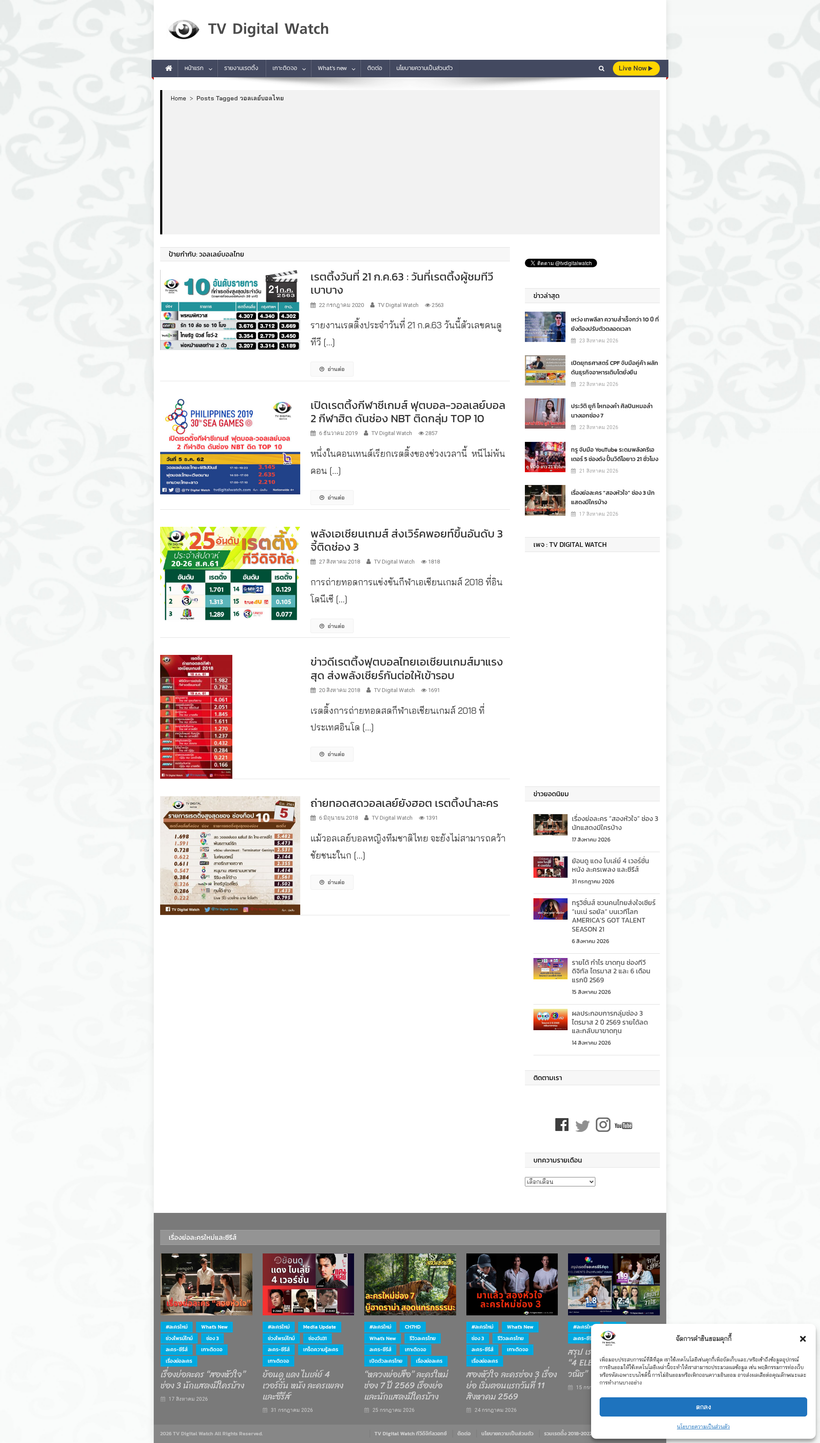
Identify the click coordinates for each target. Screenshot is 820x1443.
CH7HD (413, 1327)
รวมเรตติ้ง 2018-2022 (568, 1433)
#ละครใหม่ (176, 1327)
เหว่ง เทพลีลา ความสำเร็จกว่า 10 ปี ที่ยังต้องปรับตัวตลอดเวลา (615, 324)
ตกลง (703, 1407)
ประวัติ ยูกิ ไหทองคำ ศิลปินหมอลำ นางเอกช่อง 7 (612, 411)
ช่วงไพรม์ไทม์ (179, 1338)
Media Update (319, 1327)
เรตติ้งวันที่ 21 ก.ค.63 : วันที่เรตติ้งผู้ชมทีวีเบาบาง (401, 283)
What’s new (332, 68)
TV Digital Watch (398, 305)
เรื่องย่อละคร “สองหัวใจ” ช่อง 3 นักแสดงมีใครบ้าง (613, 497)
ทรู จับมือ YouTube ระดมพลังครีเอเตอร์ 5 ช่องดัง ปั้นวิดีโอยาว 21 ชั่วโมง (614, 454)
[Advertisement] (411, 168)
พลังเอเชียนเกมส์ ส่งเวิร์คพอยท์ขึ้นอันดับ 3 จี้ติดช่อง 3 (406, 540)
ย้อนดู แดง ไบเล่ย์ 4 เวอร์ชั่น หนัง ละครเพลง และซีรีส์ (610, 865)
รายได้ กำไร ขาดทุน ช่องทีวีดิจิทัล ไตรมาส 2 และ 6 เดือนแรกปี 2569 (611, 971)
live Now (633, 68)
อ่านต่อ (336, 368)
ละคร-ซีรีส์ (176, 1349)
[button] (803, 1339)
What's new (214, 1327)
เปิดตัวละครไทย (385, 1361)
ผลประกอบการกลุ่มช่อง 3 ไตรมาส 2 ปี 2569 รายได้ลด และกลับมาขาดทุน (610, 1022)
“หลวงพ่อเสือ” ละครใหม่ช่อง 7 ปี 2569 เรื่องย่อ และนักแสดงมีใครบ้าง (406, 1385)
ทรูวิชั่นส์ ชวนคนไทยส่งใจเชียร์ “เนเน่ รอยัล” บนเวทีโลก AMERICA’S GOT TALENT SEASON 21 (614, 915)
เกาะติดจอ (284, 68)
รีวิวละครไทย (423, 1338)
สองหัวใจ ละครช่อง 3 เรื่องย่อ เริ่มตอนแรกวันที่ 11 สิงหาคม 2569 (511, 1385)
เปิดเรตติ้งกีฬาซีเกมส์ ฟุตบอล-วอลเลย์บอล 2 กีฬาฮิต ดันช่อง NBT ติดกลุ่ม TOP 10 (407, 411)
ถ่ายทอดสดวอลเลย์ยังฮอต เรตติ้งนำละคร (404, 803)
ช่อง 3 (212, 1338)
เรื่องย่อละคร (179, 1361)
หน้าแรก (194, 68)
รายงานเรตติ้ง (241, 68)
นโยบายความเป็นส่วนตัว (703, 1426)
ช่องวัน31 (317, 1338)
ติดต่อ (374, 68)
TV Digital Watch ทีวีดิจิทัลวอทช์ (411, 1433)
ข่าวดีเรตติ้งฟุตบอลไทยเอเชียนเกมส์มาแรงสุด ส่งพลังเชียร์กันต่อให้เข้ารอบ (406, 668)
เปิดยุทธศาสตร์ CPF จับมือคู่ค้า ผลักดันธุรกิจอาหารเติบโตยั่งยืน (614, 368)
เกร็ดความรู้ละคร (320, 1349)
